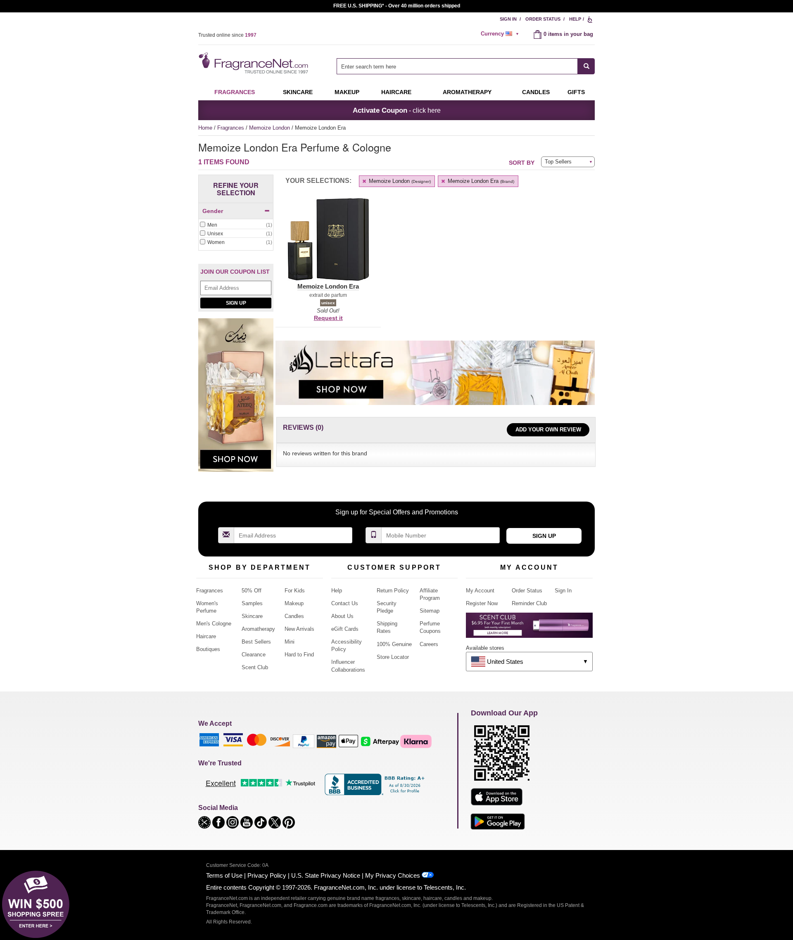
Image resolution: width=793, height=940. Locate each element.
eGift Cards (345, 629)
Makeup (347, 92)
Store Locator (393, 657)
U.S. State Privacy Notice (325, 875)
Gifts (576, 92)
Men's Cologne (213, 623)
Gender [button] (212, 211)
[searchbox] (457, 66)
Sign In (508, 19)
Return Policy (393, 590)
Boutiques (208, 649)
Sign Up (236, 303)
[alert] (501, 33)
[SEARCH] (586, 66)
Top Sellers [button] (558, 162)
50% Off (251, 590)
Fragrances (234, 92)
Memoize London (270, 128)
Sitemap (429, 611)
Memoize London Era (480, 181)
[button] (328, 244)
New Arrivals (299, 629)
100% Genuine (394, 644)
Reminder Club (529, 603)
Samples (252, 603)
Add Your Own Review (548, 429)
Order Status (542, 19)
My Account (480, 590)
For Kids (295, 590)
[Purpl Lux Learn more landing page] (529, 628)
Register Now (482, 603)
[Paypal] (303, 740)
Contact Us (344, 603)
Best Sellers (256, 642)
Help (575, 19)
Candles (294, 616)
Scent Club (255, 667)
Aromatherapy (258, 629)
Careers (429, 644)
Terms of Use (224, 875)
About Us (342, 616)
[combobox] (466, 66)
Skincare (298, 92)
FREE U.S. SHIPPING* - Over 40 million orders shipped (396, 6)
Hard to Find (299, 654)
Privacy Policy (266, 875)
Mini (289, 642)
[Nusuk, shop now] (235, 399)
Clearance (254, 654)
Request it (328, 318)
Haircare (396, 92)
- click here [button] (397, 110)
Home (205, 128)
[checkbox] (235, 225)
